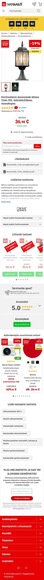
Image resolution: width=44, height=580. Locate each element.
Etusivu (4, 33)
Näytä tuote (10, 274)
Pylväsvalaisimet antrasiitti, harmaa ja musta (20, 442)
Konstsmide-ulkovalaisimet (15, 433)
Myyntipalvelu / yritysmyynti (16, 526)
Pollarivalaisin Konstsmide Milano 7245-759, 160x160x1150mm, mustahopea (26, 260)
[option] (28, 362)
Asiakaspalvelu (9, 519)
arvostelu (21, 107)
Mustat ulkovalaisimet (13, 419)
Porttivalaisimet (24, 36)
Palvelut (6, 554)
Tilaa (37, 146)
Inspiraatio (7, 561)
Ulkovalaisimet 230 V (12, 411)
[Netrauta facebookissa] (18, 568)
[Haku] (38, 10)
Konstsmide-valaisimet (13, 426)
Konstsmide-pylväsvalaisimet (16, 458)
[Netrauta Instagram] (26, 568)
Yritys (5, 547)
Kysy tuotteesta (22, 324)
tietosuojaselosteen (18, 508)
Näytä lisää (5, 202)
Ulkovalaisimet (26, 33)
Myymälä (6, 533)
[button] (3, 10)
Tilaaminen (7, 540)
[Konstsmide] (22, 209)
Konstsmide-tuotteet (18, 218)
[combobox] (25, 10)
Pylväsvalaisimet (8, 36)
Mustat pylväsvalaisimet (14, 451)
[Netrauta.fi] (12, 4)
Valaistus (14, 33)
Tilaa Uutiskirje (22, 498)
